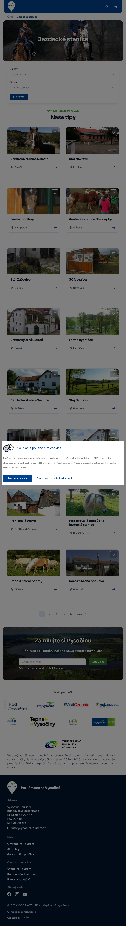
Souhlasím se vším (17, 478)
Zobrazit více (43, 478)
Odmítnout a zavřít (63, 478)
